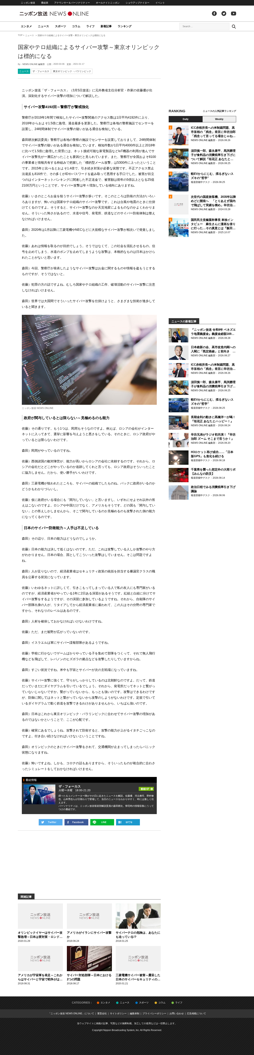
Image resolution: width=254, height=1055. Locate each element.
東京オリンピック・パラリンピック (72, 71)
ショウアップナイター (137, 2)
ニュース (43, 26)
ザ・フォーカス (41, 71)
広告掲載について (196, 1013)
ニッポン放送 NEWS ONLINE (61, 13)
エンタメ (26, 26)
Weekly (219, 119)
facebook (214, 13)
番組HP (146, 787)
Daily (186, 119)
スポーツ (60, 26)
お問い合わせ (176, 1013)
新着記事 (106, 26)
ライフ (90, 26)
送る (102, 822)
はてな (128, 822)
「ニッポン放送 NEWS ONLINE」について (71, 1013)
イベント (160, 2)
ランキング (125, 26)
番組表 (44, 2)
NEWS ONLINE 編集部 (33, 64)
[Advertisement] (202, 70)
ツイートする (51, 822)
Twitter (223, 13)
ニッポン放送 (28, 2)
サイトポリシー (118, 1013)
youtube (233, 13)
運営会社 (102, 1013)
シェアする (76, 822)
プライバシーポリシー (154, 1013)
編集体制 (134, 1013)
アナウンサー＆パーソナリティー (72, 2)
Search (233, 26)
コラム (76, 26)
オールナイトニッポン (108, 2)
